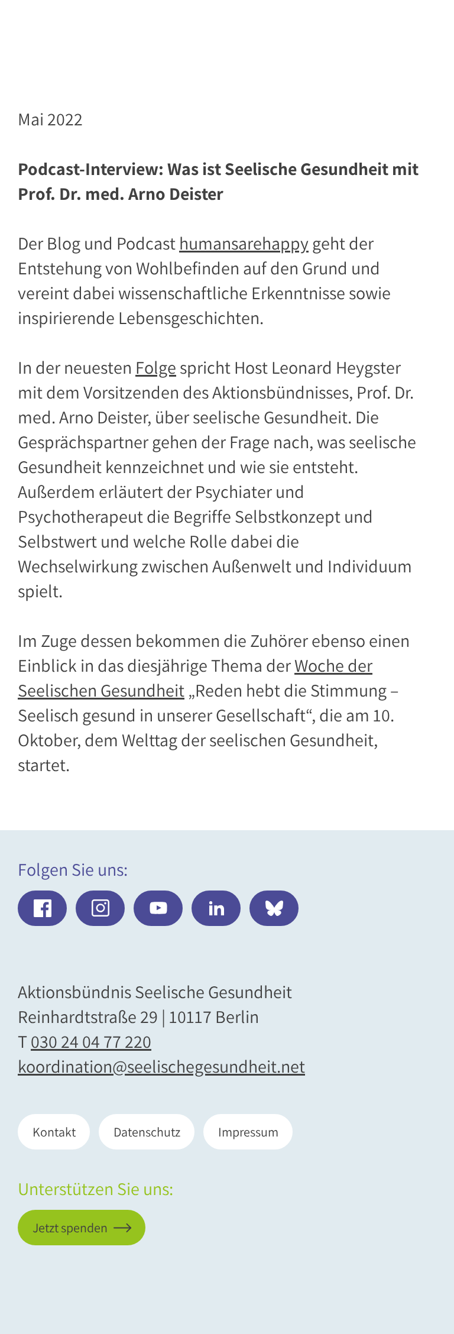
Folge (155, 367)
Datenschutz (147, 1131)
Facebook (42, 908)
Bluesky (274, 908)
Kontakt (54, 1131)
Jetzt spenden (360, 1263)
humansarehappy (244, 243)
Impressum (248, 1131)
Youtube (158, 908)
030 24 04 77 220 (91, 1041)
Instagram (100, 908)
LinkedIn (216, 908)
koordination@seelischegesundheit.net (161, 1066)
